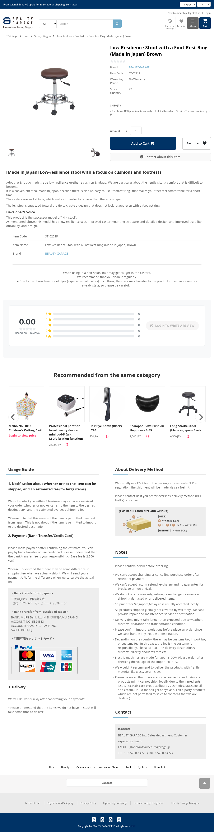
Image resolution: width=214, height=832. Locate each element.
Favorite (193, 143)
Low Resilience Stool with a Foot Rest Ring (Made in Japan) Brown (94, 36)
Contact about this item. (162, 157)
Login (208, 12)
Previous (13, 417)
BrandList (159, 767)
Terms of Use (32, 803)
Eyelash (142, 767)
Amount (115, 131)
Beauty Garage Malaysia (185, 803)
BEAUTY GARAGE (139, 67)
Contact (107, 783)
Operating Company (115, 803)
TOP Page (12, 36)
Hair (25, 36)
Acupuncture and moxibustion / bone (97, 767)
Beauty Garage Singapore (149, 803)
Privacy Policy (88, 803)
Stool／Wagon (42, 36)
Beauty (65, 767)
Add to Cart (140, 143)
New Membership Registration (184, 12)
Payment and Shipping (60, 803)
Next (200, 417)
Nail (128, 767)
